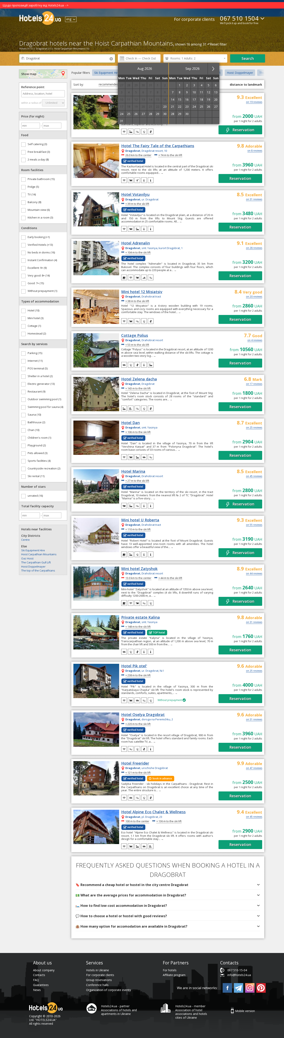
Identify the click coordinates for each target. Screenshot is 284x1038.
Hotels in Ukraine (97, 970)
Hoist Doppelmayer (33, 566)
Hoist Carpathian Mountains (39, 554)
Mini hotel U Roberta (140, 520)
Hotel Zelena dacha (139, 379)
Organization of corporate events (108, 990)
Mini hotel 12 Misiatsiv (141, 292)
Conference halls (97, 985)
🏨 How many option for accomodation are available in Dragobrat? (131, 926)
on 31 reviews (254, 199)
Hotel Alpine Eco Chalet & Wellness (153, 812)
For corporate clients (194, 19)
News (37, 990)
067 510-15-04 (237, 970)
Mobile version (245, 1011)
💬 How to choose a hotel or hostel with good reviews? (121, 916)
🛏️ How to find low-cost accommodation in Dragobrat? (121, 905)
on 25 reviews (254, 427)
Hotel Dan (130, 423)
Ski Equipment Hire (33, 550)
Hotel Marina (133, 471)
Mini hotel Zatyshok (139, 569)
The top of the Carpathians (38, 570)
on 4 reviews (254, 340)
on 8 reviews (254, 150)
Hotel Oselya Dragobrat (143, 714)
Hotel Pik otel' (134, 666)
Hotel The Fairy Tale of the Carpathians (157, 146)
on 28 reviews (254, 248)
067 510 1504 (239, 18)
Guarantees (41, 985)
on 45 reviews (254, 476)
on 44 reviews (254, 573)
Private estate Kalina (140, 617)
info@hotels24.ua (239, 975)
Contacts (39, 975)
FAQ (36, 980)
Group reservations (99, 980)
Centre (25, 540)
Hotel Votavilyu (135, 194)
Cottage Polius (134, 335)
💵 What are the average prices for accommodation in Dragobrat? (130, 895)
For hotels (170, 970)
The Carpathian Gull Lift (36, 562)
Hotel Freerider (135, 763)
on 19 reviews (254, 102)
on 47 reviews (254, 768)
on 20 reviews (254, 296)
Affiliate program (174, 975)
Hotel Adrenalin (135, 243)
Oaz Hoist (27, 558)
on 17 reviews (254, 384)
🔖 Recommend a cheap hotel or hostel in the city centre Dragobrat (131, 884)
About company (43, 970)
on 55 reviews (254, 525)
